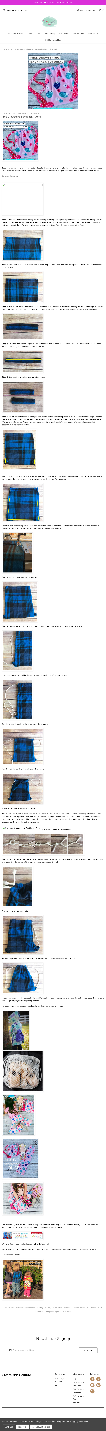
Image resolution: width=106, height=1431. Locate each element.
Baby (12, 1244)
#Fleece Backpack (80, 1307)
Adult (26, 1244)
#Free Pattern (96, 1307)
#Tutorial (67, 1311)
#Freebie (39, 1311)
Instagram (78, 1249)
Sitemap (76, 1402)
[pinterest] (98, 1379)
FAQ (38, 33)
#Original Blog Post (53, 1311)
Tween (17, 1244)
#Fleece (66, 1307)
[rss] (92, 1391)
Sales (30, 33)
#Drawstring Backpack (25, 1307)
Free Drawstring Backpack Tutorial (22, 116)
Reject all (22, 1426)
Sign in (82, 10)
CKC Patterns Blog (53, 40)
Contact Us (93, 33)
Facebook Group (61, 1249)
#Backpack (9, 1307)
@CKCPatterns (89, 1249)
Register (91, 10)
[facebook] (92, 1379)
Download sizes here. (11, 176)
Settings (9, 1426)
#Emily (40, 1307)
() (102, 10)
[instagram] (98, 1385)
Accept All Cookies (41, 1426)
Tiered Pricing (49, 33)
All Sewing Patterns (16, 33)
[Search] (5, 10)
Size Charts (64, 33)
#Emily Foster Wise (53, 1307)
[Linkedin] (53, 1319)
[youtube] (92, 1385)
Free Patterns (78, 33)
